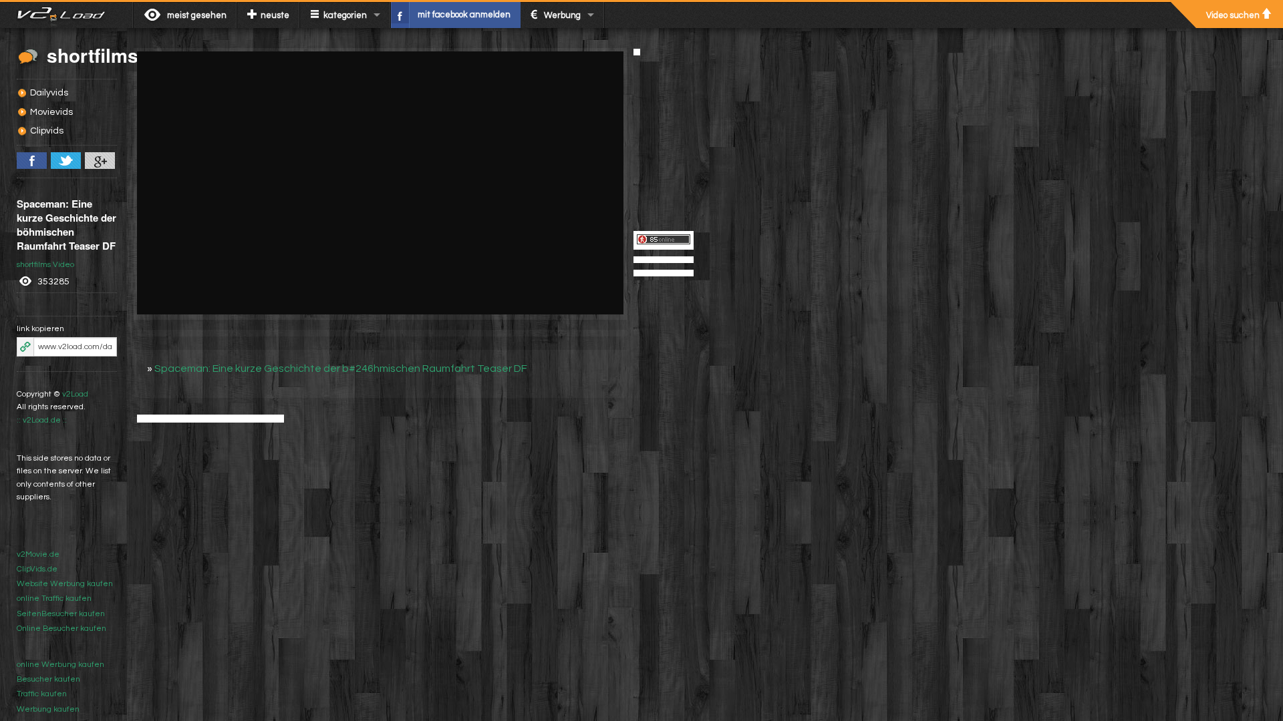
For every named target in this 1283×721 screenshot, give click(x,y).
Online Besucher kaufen (61, 628)
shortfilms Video (45, 264)
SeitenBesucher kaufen (61, 614)
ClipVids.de (37, 569)
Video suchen (1233, 15)
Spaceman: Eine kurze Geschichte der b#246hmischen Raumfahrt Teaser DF (340, 368)
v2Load (75, 394)
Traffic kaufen (42, 694)
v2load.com (66, 14)
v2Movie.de (38, 554)
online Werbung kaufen (60, 664)
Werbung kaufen (48, 709)
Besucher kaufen (48, 679)
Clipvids (46, 131)
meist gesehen (197, 15)
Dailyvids (49, 92)
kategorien (345, 15)
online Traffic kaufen (54, 598)
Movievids (51, 112)
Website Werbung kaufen (65, 583)
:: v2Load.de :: (42, 420)
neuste (275, 15)
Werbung (562, 15)
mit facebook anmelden (464, 14)
